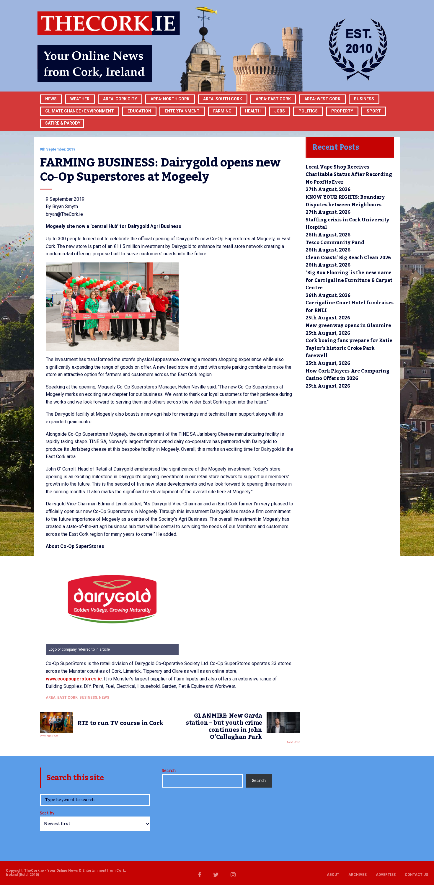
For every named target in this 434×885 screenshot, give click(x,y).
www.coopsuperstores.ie (74, 679)
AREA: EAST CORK (273, 99)
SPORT (374, 111)
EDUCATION (139, 111)
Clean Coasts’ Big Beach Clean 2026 (348, 257)
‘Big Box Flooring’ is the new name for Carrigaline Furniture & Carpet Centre (349, 280)
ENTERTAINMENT (182, 111)
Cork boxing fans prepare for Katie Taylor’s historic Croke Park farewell (349, 348)
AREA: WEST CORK (322, 99)
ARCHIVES (357, 874)
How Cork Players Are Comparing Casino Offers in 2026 (347, 374)
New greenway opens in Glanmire (348, 325)
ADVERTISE (386, 874)
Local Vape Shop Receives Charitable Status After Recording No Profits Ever (349, 174)
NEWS (104, 697)
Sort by (47, 813)
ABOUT (333, 874)
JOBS (279, 111)
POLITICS (308, 111)
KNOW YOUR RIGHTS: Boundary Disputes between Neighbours (345, 201)
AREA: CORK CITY (120, 99)
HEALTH (253, 111)
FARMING (222, 111)
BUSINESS (364, 99)
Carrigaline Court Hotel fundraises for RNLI (350, 306)
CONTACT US (416, 874)
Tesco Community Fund (335, 242)
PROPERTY (342, 111)
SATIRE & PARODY (62, 123)
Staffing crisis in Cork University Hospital (347, 223)
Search (169, 771)
